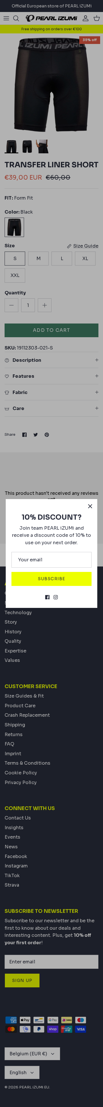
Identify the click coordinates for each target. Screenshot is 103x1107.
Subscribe (51, 578)
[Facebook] (47, 597)
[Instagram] (56, 597)
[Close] (90, 506)
